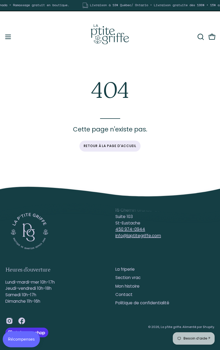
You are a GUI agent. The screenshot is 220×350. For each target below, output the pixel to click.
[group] (110, 5)
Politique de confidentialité (142, 303)
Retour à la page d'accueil (110, 146)
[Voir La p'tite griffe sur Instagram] (9, 321)
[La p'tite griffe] (110, 36)
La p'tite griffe (171, 327)
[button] (200, 37)
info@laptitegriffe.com (138, 235)
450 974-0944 (130, 229)
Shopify (208, 327)
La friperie (125, 269)
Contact (124, 294)
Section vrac (128, 277)
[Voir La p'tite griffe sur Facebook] (22, 321)
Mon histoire (127, 286)
